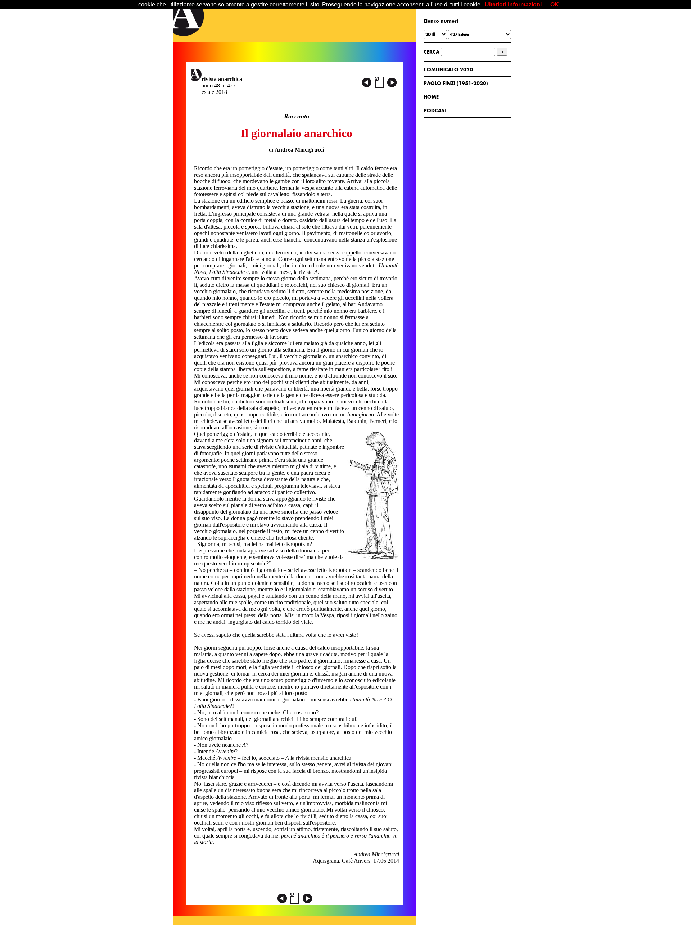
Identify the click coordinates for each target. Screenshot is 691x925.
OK (554, 4)
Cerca (431, 52)
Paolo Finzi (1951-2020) (456, 83)
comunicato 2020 (448, 69)
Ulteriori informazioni (513, 4)
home (431, 97)
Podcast (435, 110)
